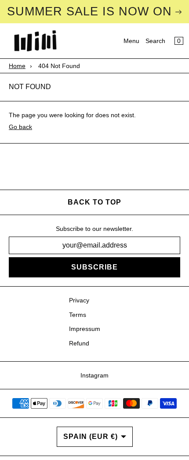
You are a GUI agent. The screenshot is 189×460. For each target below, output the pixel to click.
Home (17, 65)
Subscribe (94, 267)
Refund (79, 343)
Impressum (84, 328)
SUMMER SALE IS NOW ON (89, 11)
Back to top (94, 202)
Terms (77, 314)
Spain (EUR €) (90, 436)
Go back (20, 126)
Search (155, 40)
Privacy (79, 300)
